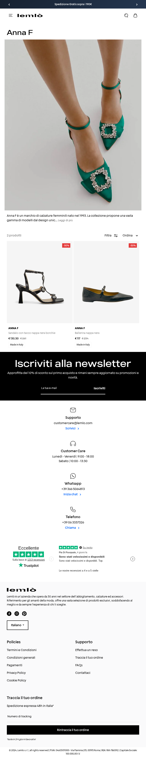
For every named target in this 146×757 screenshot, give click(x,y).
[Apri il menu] (10, 15)
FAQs (79, 665)
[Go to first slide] (137, 4)
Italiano (16, 625)
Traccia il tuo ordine (89, 657)
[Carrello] (135, 15)
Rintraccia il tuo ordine (73, 730)
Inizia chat (70, 494)
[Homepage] (30, 15)
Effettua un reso (86, 650)
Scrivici (70, 428)
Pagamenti (14, 665)
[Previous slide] (9, 4)
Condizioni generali (21, 657)
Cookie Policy (16, 680)
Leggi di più (65, 220)
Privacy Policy (16, 673)
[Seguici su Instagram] (16, 613)
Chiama (70, 527)
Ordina (128, 235)
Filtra (108, 235)
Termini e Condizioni (21, 650)
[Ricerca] (126, 15)
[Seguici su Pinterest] (24, 613)
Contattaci (82, 673)
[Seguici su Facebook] (9, 613)
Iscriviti (99, 388)
